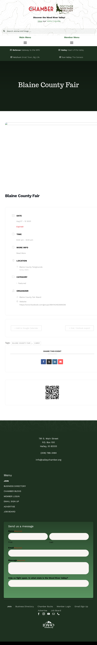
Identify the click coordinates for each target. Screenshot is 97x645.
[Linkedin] (54, 361)
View (40, 21)
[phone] (58, 614)
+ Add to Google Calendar (26, 328)
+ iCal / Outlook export (79, 328)
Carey (37, 343)
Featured (22, 283)
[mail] (53, 614)
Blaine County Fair (21, 343)
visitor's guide (53, 21)
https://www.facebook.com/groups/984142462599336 (42, 305)
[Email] (60, 361)
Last (51, 542)
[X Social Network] (49, 361)
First (10, 542)
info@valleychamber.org (48, 459)
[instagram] (43, 614)
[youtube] (48, 614)
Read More (21, 253)
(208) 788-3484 (49, 453)
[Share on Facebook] (43, 361)
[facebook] (39, 614)
